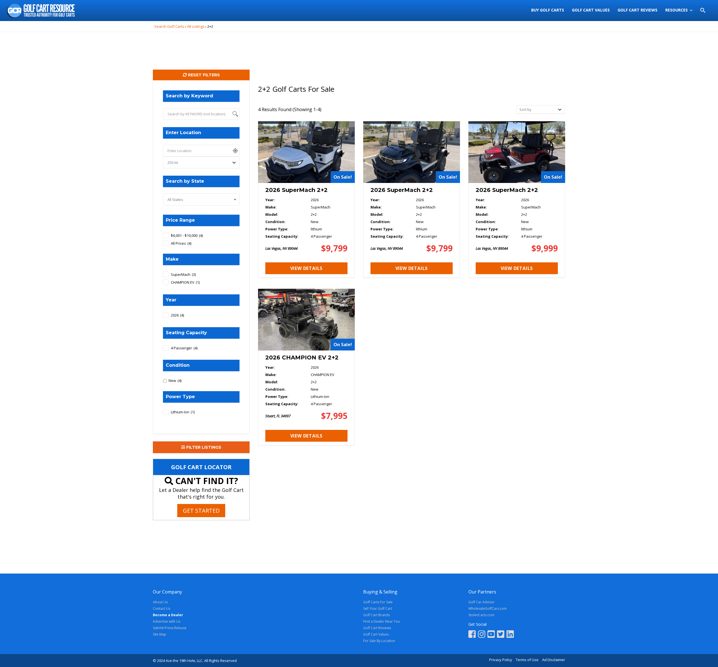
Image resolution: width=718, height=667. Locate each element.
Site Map (159, 634)
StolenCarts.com (481, 615)
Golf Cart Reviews (377, 627)
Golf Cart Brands (376, 615)
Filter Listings (203, 447)
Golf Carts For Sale (378, 602)
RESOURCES (676, 10)
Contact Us (161, 608)
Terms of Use (527, 659)
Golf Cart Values (376, 634)
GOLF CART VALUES (591, 10)
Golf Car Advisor (481, 602)
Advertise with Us (166, 621)
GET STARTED (201, 510)
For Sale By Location (379, 640)
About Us (160, 602)
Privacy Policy (500, 659)
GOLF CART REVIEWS (637, 10)
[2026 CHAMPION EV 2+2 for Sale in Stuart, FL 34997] (306, 367)
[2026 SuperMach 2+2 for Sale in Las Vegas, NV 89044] (306, 199)
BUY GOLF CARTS (547, 10)
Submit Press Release (170, 627)
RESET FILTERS (203, 74)
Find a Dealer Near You (381, 621)
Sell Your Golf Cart (377, 608)
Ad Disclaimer (553, 659)
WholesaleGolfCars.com (487, 608)
